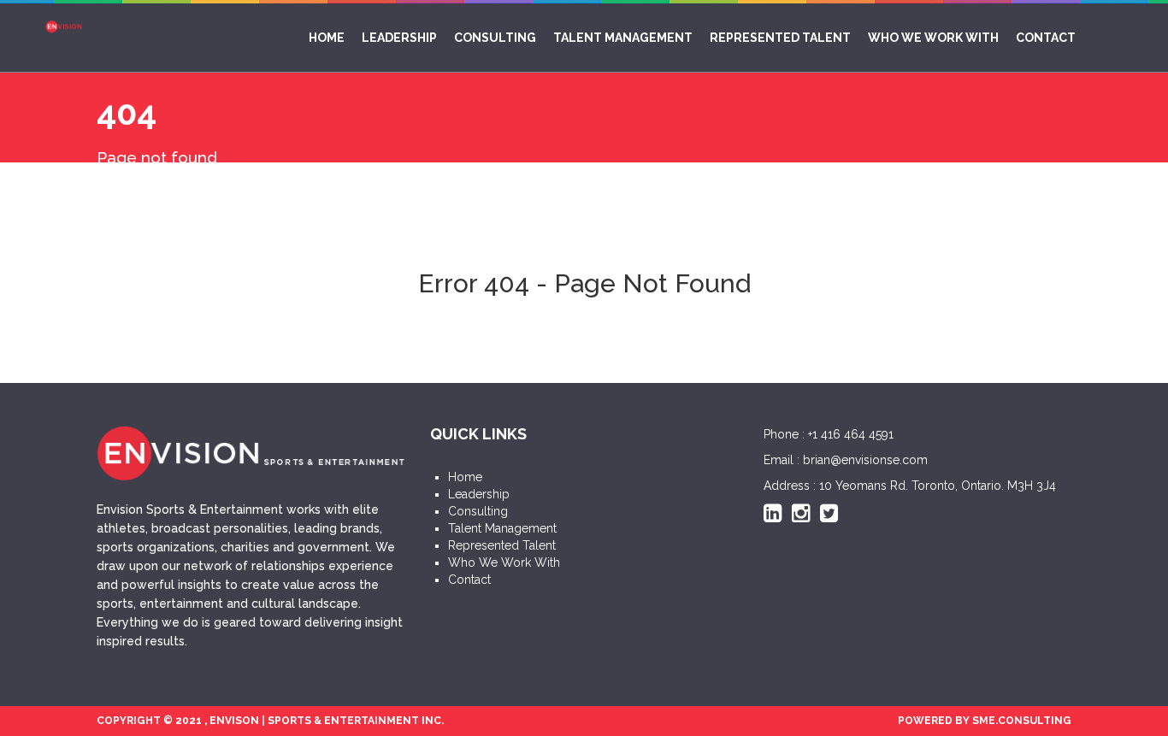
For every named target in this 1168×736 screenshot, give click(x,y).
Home (327, 37)
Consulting (495, 37)
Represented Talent (780, 37)
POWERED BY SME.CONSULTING (984, 721)
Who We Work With (933, 37)
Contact (1046, 37)
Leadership (399, 37)
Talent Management (623, 37)
